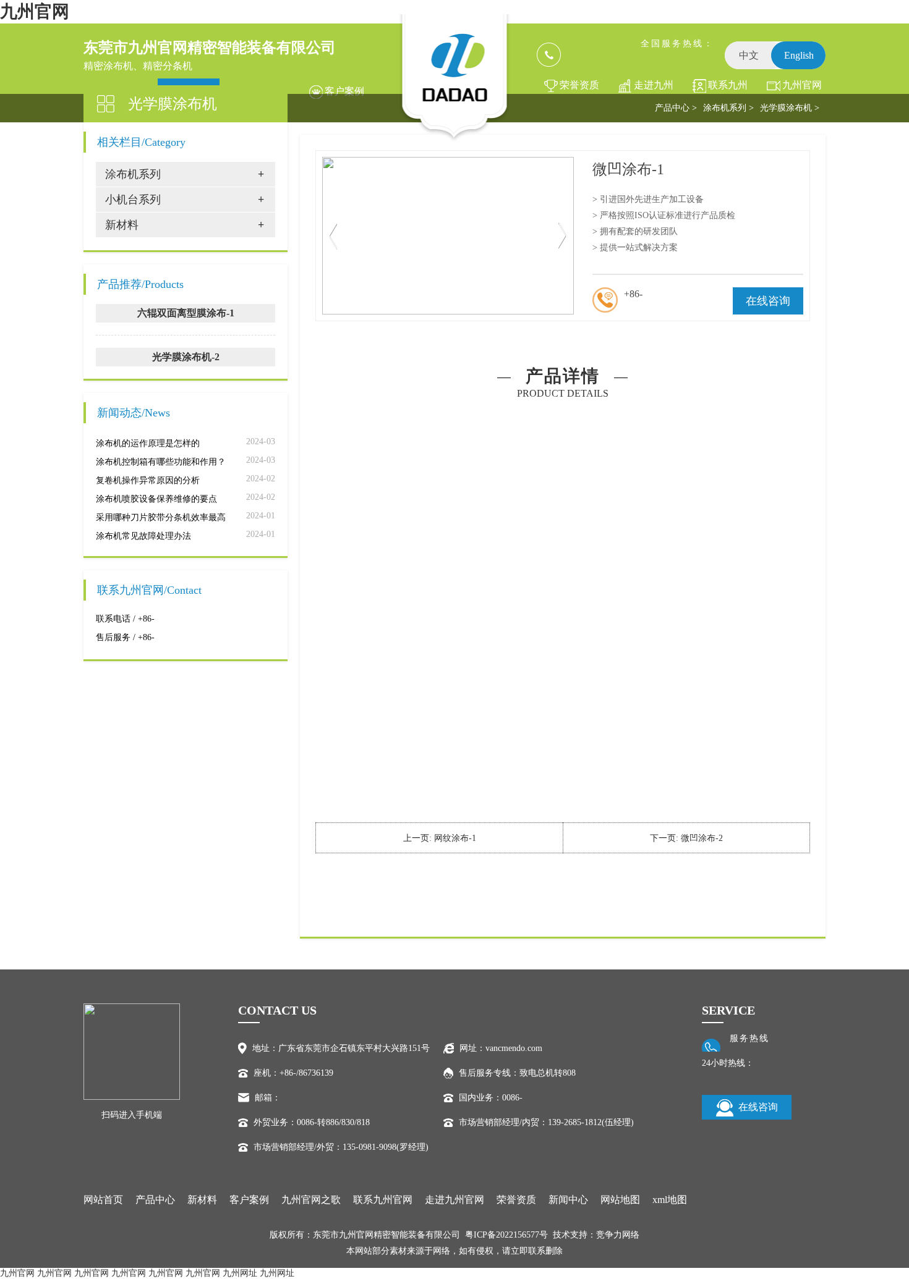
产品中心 (155, 1199)
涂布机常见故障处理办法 (143, 536)
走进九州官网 (653, 89)
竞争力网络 (617, 1234)
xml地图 (669, 1199)
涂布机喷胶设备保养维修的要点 (156, 499)
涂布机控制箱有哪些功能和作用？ (161, 461)
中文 (749, 55)
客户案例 (344, 91)
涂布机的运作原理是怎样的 (148, 443)
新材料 (202, 1199)
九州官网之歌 (802, 89)
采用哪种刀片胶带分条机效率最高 (161, 517)
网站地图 (620, 1199)
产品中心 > (676, 107)
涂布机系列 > (728, 107)
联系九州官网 (728, 89)
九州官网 (34, 11)
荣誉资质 (579, 85)
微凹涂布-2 (702, 838)
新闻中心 (568, 1199)
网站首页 (103, 1199)
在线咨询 (768, 301)
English (799, 55)
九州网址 (240, 1273)
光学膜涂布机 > (789, 107)
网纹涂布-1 (455, 838)
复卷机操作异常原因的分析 (148, 480)
